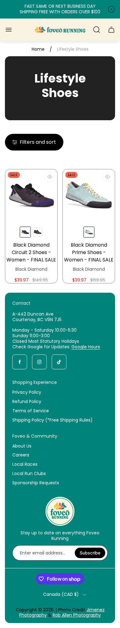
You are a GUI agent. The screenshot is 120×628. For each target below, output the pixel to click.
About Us (21, 446)
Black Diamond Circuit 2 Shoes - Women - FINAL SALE (31, 252)
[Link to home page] (60, 511)
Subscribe (90, 552)
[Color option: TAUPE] (37, 232)
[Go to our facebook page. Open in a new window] (19, 361)
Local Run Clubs (29, 473)
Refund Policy (26, 401)
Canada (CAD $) (61, 594)
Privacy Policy (26, 392)
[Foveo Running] (60, 30)
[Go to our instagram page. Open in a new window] (39, 361)
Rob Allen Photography (77, 615)
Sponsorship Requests (35, 483)
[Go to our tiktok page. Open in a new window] (59, 361)
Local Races (25, 464)
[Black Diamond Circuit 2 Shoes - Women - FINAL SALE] (31, 195)
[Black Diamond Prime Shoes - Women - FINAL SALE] (89, 195)
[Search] (96, 29)
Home (38, 49)
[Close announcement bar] (111, 9)
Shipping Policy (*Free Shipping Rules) (52, 420)
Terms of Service (30, 411)
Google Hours (85, 347)
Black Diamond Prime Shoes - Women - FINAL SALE (89, 252)
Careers (20, 455)
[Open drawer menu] (9, 30)
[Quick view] (50, 177)
